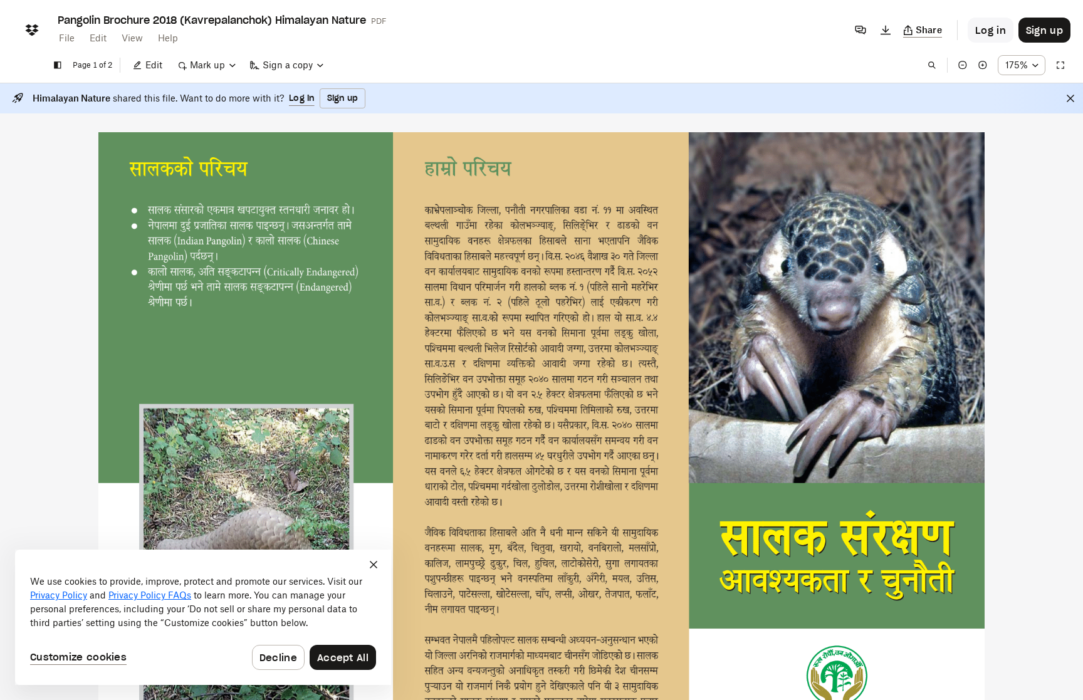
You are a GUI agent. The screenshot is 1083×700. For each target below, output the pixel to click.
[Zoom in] (983, 65)
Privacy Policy (58, 595)
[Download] (885, 30)
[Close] (1070, 98)
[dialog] (203, 617)
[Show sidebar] (58, 65)
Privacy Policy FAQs (149, 595)
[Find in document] (932, 65)
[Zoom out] (963, 65)
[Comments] (860, 30)
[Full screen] (1060, 65)
